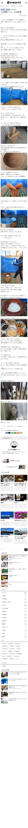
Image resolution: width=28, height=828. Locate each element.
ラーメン (18, 658)
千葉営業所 (20, 653)
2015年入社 (5, 648)
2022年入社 (5, 658)
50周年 (4, 643)
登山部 (19, 648)
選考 (14, 633)
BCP (4, 656)
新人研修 (11, 646)
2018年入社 (5, 653)
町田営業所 (14, 9)
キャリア (4, 651)
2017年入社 (18, 643)
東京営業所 (11, 643)
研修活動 (14, 614)
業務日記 (14, 611)
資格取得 (12, 658)
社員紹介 (13, 636)
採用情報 (13, 624)
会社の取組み (14, 608)
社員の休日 (8, 9)
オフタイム (3, 9)
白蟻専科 (11, 651)
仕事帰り (14, 595)
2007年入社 (12, 648)
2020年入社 (17, 656)
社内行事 (14, 617)
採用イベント (14, 627)
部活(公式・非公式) (14, 602)
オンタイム (13, 605)
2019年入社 (10, 656)
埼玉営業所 (17, 651)
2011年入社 (12, 653)
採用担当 (18, 646)
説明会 (14, 630)
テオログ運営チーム (23, 15)
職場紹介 (14, 620)
